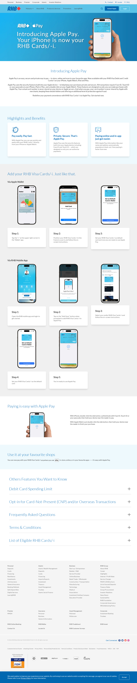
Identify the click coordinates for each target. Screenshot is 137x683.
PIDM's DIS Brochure (107, 582)
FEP (117, 648)
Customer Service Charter (14, 648)
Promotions (67, 8)
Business (19, 2)
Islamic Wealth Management (47, 568)
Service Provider (74, 574)
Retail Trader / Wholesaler (78, 579)
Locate (119, 2)
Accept (124, 677)
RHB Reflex (42, 624)
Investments (11, 579)
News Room (104, 595)
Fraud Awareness (101, 648)
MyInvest (72, 613)
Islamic (44, 2)
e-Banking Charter (28, 648)
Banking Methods (13, 587)
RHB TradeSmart (75, 624)
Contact (110, 2)
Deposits (10, 568)
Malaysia (29, 8)
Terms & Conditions (66, 648)
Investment (42, 582)
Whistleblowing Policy (107, 606)
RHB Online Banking (14, 624)
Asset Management (44, 587)
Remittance (11, 576)
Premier (27, 2)
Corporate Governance (108, 603)
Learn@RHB (78, 8)
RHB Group (104, 566)
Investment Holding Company (79, 595)
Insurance (41, 611)
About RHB (40, 8)
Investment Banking (106, 613)
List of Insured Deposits (108, 584)
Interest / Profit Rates (107, 576)
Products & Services (53, 8)
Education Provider (75, 598)
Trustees (41, 590)
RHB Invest (104, 624)
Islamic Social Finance (45, 592)
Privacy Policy (39, 648)
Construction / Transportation (79, 582)
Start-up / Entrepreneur (77, 568)
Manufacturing (74, 584)
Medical (72, 590)
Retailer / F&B (74, 571)
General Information (45, 619)
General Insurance (13, 584)
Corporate (35, 2)
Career (102, 571)
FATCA (110, 648)
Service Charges (105, 579)
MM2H (9, 613)
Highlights (103, 574)
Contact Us (11, 628)
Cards (9, 571)
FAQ (128, 2)
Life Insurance (12, 582)
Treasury (41, 584)
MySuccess (73, 616)
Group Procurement (107, 590)
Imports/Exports (43, 579)
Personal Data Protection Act (52, 648)
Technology (73, 587)
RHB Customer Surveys (77, 628)
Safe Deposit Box (13, 590)
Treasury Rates (105, 587)
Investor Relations (55, 2)
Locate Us (41, 628)
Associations (73, 592)
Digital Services (12, 592)
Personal (10, 2)
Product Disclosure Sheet (81, 648)
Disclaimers (92, 648)
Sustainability (104, 598)
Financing (10, 574)
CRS (114, 648)
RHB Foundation (105, 600)
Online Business (74, 576)
